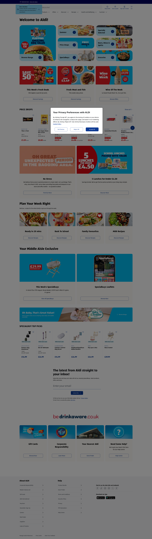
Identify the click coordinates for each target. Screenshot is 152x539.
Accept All (92, 129)
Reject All (76, 129)
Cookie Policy (57, 124)
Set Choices (61, 129)
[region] (77, 121)
